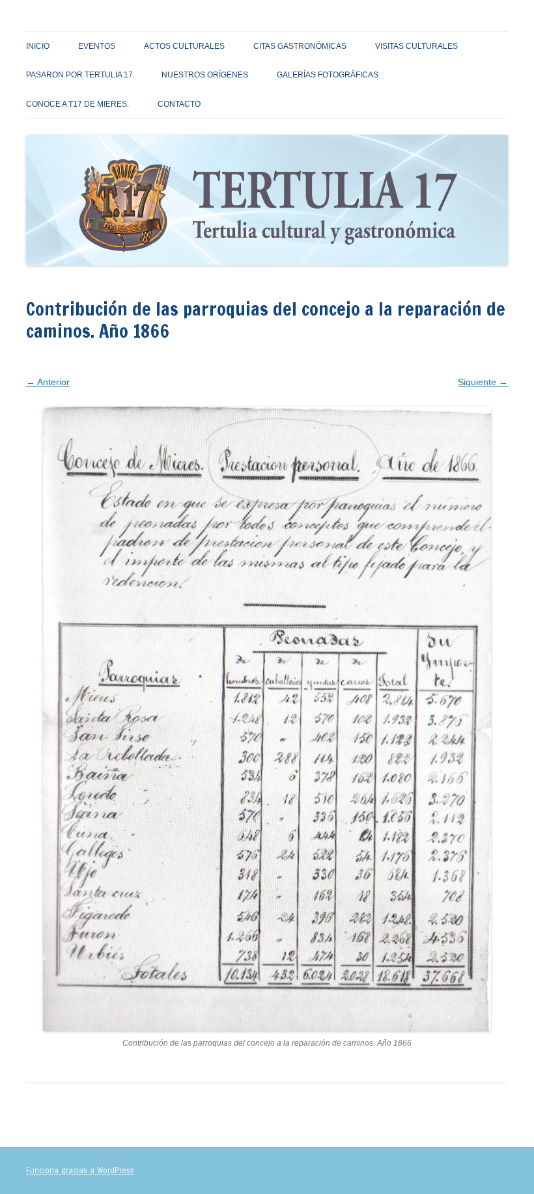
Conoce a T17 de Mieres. (77, 104)
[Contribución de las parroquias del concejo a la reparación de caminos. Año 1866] (267, 719)
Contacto (179, 104)
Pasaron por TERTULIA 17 (79, 74)
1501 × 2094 (149, 365)
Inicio (37, 46)
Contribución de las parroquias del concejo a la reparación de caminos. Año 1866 (340, 365)
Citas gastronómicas (299, 46)
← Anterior (48, 382)
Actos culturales (184, 46)
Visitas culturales (416, 46)
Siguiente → (483, 382)
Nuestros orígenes (205, 74)
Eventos (96, 46)
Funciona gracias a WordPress (80, 1170)
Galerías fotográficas (327, 74)
